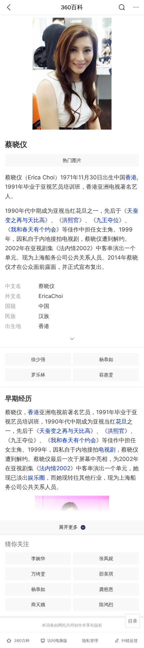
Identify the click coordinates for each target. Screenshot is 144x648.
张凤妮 (106, 558)
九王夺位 (107, 220)
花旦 (121, 421)
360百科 (72, 7)
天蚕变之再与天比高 (64, 431)
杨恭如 (106, 359)
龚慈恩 (106, 589)
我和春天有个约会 (33, 229)
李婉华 (38, 558)
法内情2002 (54, 468)
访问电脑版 (57, 640)
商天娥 (38, 604)
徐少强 (38, 359)
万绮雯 (38, 574)
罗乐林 (38, 374)
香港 (131, 177)
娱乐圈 (36, 477)
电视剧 (107, 449)
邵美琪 (106, 574)
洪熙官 (70, 220)
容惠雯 (106, 374)
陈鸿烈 (106, 604)
